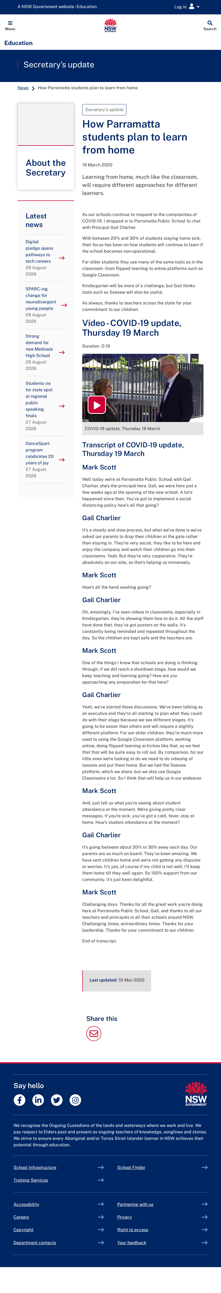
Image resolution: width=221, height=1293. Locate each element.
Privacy (124, 1217)
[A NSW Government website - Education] (58, 7)
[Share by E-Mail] (93, 1039)
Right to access (132, 1229)
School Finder (131, 1167)
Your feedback (131, 1242)
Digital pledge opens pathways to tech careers (39, 258)
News (23, 87)
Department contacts (34, 1242)
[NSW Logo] (110, 25)
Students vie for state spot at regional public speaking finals (39, 406)
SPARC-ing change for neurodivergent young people (41, 305)
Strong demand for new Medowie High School (39, 352)
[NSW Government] (196, 1093)
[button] (10, 25)
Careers (21, 1217)
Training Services (43, 1180)
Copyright (23, 1229)
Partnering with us (135, 1204)
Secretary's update (58, 64)
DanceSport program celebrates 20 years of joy (40, 459)
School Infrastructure (47, 1167)
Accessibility (26, 1204)
